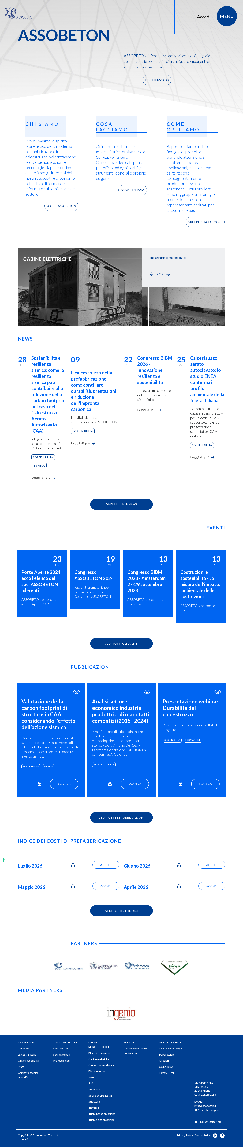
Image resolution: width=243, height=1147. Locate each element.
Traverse (93, 1107)
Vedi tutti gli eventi (122, 643)
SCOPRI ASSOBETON (61, 206)
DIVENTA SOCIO (157, 80)
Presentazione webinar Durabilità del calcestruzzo (191, 707)
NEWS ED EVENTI (170, 1042)
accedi (105, 865)
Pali (90, 1083)
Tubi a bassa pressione (101, 1113)
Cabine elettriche (98, 1059)
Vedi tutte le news (121, 504)
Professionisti (61, 1060)
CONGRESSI (166, 1066)
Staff (21, 1066)
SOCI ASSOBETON (65, 1042)
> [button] (168, 274)
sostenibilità (31, 766)
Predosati (94, 1089)
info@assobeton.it (205, 1105)
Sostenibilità (43, 457)
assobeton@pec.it (211, 1110)
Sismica (39, 465)
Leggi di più (41, 477)
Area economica (104, 764)
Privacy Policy (185, 1135)
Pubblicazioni (166, 1054)
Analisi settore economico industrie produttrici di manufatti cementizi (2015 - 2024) (120, 711)
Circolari (164, 1060)
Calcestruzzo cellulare (101, 1065)
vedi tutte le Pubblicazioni (121, 817)
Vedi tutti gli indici (121, 911)
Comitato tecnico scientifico (28, 1075)
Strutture (94, 1101)
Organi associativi (28, 1060)
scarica (64, 783)
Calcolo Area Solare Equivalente (135, 1051)
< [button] (152, 274)
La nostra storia (27, 1054)
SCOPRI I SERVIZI (133, 190)
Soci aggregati (61, 1054)
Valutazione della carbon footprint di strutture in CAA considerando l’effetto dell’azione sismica (48, 714)
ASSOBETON (26, 1042)
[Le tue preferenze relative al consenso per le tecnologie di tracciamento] (3, 860)
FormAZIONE (192, 740)
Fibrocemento (96, 1071)
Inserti (92, 1077)
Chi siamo (23, 1048)
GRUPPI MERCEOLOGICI (205, 222)
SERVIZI (129, 1042)
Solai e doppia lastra (100, 1095)
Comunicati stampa (170, 1048)
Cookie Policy (203, 1135)
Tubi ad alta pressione (101, 1119)
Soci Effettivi (60, 1048)
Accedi (204, 16)
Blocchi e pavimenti (99, 1053)
